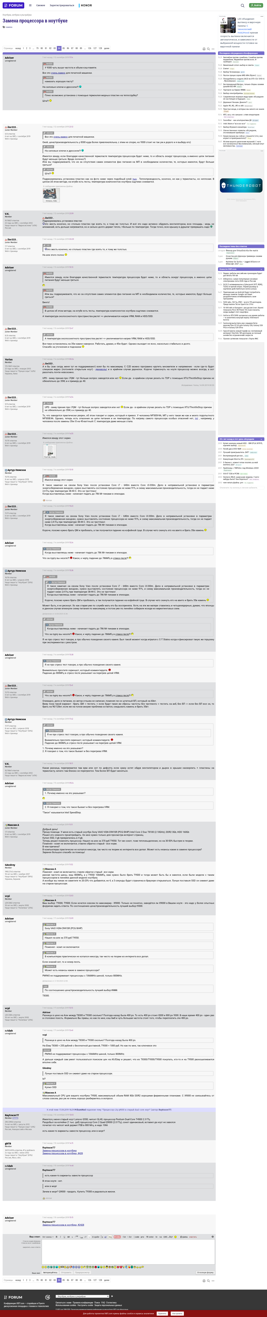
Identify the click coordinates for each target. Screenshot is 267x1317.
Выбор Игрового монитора (235, 127)
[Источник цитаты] (44, 133)
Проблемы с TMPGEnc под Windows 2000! (241, 468)
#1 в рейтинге (29, 1150)
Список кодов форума (31, 1241)
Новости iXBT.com (228, 269)
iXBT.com (60, 1309)
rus (160, 1236)
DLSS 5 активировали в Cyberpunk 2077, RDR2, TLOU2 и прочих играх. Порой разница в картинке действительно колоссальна (243, 286)
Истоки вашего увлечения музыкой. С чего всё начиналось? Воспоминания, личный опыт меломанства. (243, 144)
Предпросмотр (82, 1272)
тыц (134, 179)
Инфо (201, 127)
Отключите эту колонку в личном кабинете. (239, 488)
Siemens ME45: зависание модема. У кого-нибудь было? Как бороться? (241, 478)
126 (89, 48)
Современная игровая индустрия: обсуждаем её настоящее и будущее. (243, 98)
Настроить (177, 1313)
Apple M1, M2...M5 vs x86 (233, 106)
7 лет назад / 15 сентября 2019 (58, 783)
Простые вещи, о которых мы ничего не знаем (243, 109)
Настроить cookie (85, 1305)
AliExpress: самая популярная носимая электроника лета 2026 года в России (240, 280)
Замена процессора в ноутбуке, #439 (62, 1153)
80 (42, 48)
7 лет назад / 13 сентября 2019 (58, 239)
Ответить (209, 57)
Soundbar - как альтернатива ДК (237, 120)
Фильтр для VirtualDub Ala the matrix (242, 251)
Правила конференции (83, 1302)
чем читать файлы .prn (233, 483)
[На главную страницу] (13, 5)
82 (50, 48)
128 (100, 48)
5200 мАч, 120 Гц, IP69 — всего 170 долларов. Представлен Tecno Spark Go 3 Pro (242, 303)
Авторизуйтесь (50, 1272)
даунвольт (101, 369)
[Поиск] (242, 5)
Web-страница (11, 139)
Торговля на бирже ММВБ (234, 90)
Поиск (97, 1302)
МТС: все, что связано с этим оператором (241, 115)
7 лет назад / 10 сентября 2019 (58, 1115)
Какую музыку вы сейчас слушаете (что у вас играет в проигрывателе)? (243, 137)
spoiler (96, 1236)
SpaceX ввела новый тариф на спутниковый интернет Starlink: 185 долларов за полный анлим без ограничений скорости (242, 333)
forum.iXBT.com (114, 1309)
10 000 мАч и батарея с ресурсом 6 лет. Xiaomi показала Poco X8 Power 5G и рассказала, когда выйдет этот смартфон (243, 310)
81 (46, 48)
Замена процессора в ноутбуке (35, 20)
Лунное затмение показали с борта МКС (240, 339)
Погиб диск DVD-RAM (232, 449)
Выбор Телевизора (231, 72)
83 (55, 48)
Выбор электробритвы (233, 93)
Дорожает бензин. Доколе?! (235, 102)
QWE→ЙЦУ (168, 1236)
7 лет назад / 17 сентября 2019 (57, 825)
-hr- (156, 1236)
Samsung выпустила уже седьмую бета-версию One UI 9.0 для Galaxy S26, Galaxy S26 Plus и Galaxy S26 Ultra (243, 325)
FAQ (103, 1302)
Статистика (111, 1302)
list (129, 1236)
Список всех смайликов (30, 1243)
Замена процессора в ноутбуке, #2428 (63, 1225)
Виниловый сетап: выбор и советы (238, 65)
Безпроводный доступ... (233, 456)
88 (77, 48)
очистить (193, 1236)
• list (124, 1236)
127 (95, 48)
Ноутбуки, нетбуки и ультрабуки (17, 14)
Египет (226, 68)
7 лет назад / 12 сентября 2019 (57, 57)
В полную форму (205, 1272)
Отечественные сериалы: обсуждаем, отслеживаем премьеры (239, 131)
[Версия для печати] (204, 49)
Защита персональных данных (108, 1305)
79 (37, 48)
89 (81, 48)
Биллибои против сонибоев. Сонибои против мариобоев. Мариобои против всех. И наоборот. (243, 59)
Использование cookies (66, 1305)
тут (196, 418)
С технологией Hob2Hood (245, 29)
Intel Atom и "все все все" (234, 124)
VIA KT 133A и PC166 (231, 474)
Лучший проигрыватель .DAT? (236, 452)
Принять (162, 1313)
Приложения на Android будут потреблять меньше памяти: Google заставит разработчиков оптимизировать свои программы (241, 295)
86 (68, 48)
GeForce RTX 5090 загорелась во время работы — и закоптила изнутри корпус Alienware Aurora (243, 317)
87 (72, 48)
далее (106, 48)
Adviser (49, 500)
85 (64, 48)
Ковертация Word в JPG (233, 459)
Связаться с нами (63, 1302)
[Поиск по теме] (208, 49)
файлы (185, 1236)
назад (18, 48)
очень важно (58, 73)
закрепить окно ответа (31, 1247)
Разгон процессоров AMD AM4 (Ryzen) (239, 75)
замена (9, 27)
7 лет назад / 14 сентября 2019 (58, 359)
